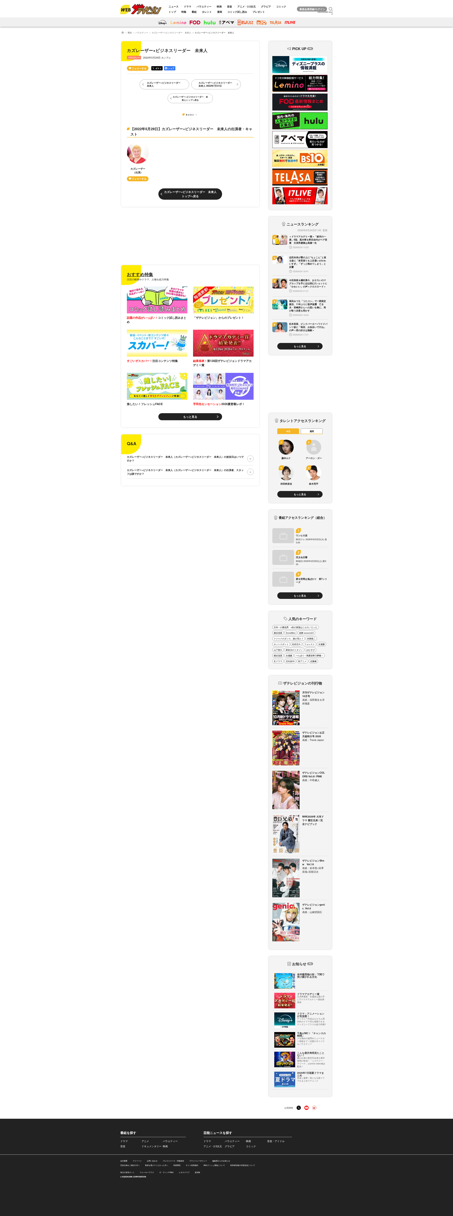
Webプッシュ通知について (214, 1165)
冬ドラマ (278, 661)
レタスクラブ (184, 1172)
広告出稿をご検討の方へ (130, 1165)
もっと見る (190, 417)
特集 (183, 11)
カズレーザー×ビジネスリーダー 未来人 (171, 32)
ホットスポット (281, 644)
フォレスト (309, 644)
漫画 (219, 11)
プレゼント (259, 11)
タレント (207, 11)
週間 (312, 431)
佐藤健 (313, 661)
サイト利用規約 (192, 1165)
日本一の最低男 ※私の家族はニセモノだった (295, 627)
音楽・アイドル (276, 1141)
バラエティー (204, 6)
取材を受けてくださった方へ (156, 1165)
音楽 (229, 6)
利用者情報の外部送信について (242, 1165)
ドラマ (187, 6)
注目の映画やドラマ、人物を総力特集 (148, 279)
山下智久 (278, 650)
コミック (281, 6)
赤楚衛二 (311, 638)
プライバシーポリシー (198, 1161)
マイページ (137, 1161)
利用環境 (176, 1165)
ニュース (174, 6)
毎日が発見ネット (127, 1172)
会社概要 (123, 1161)
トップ (172, 11)
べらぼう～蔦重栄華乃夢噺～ (309, 655)
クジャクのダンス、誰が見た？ (288, 638)
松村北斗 (296, 644)
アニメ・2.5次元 (246, 6)
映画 (219, 6)
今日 (288, 431)
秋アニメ (302, 661)
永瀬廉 (321, 644)
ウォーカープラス (147, 1172)
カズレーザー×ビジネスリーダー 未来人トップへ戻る (190, 194)
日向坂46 (290, 661)
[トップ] (122, 32)
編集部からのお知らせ (221, 1161)
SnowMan (291, 633)
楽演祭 (197, 1172)
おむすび (310, 650)
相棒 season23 (306, 633)
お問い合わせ (152, 1161)
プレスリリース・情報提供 (173, 1161)
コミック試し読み (237, 11)
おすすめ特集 (140, 274)
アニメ (145, 1141)
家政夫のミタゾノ (294, 650)
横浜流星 (278, 633)
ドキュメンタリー (151, 1146)
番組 (194, 11)
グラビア (266, 6)
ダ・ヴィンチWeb (166, 1172)
